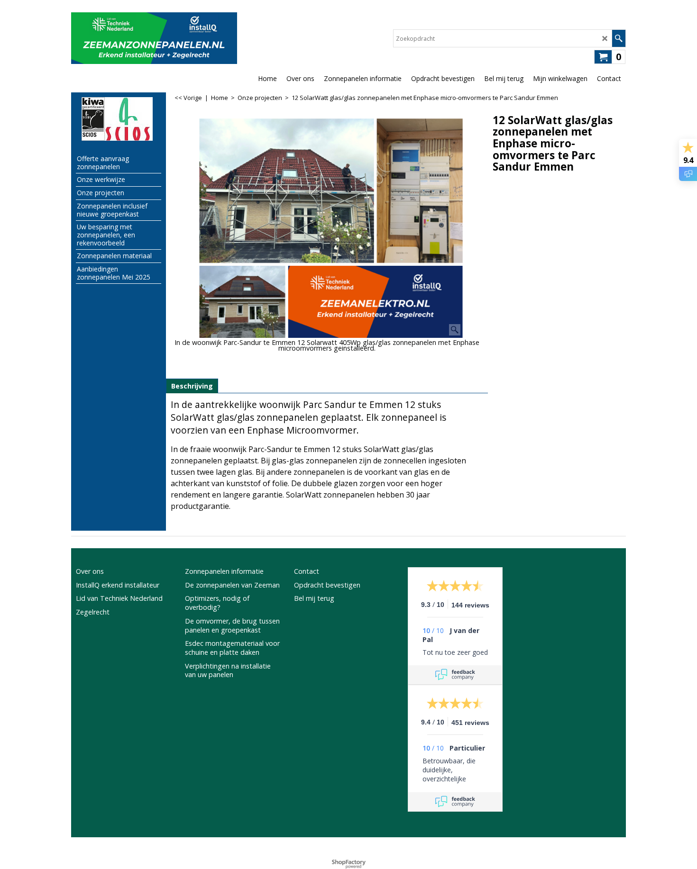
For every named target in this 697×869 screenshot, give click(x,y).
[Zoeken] (618, 38)
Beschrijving (192, 385)
